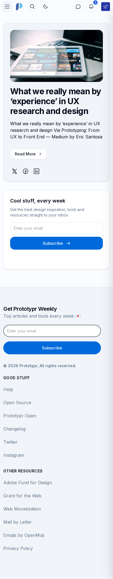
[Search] (32, 6)
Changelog (14, 429)
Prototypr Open (19, 415)
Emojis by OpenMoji (23, 535)
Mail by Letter (17, 522)
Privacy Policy (18, 548)
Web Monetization (22, 509)
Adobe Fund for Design (27, 482)
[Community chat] (78, 6)
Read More (25, 154)
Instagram (13, 455)
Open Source (17, 402)
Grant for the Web (22, 495)
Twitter (10, 442)
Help (8, 389)
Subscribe (53, 243)
